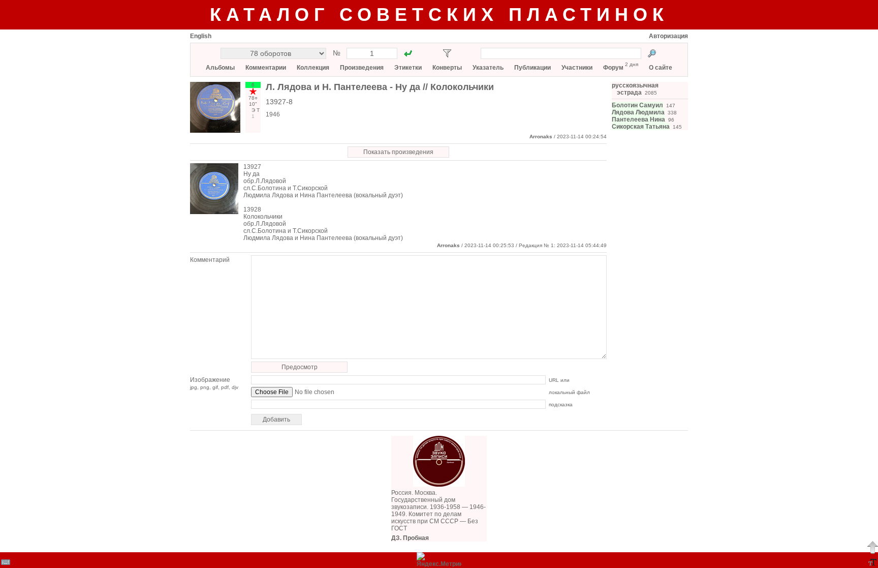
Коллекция (313, 67)
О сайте (660, 67)
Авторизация (668, 36)
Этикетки (408, 67)
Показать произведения (398, 152)
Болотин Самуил (637, 105)
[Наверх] (872, 547)
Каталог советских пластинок (439, 14)
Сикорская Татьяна (641, 126)
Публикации (532, 67)
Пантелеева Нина (638, 119)
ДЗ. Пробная (410, 538)
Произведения (362, 67)
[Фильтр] (447, 53)
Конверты (447, 67)
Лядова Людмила (638, 112)
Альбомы (220, 67)
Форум (613, 67)
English (200, 36)
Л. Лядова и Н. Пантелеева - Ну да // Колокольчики (380, 87)
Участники (576, 67)
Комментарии (265, 67)
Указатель (488, 67)
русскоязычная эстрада (635, 89)
